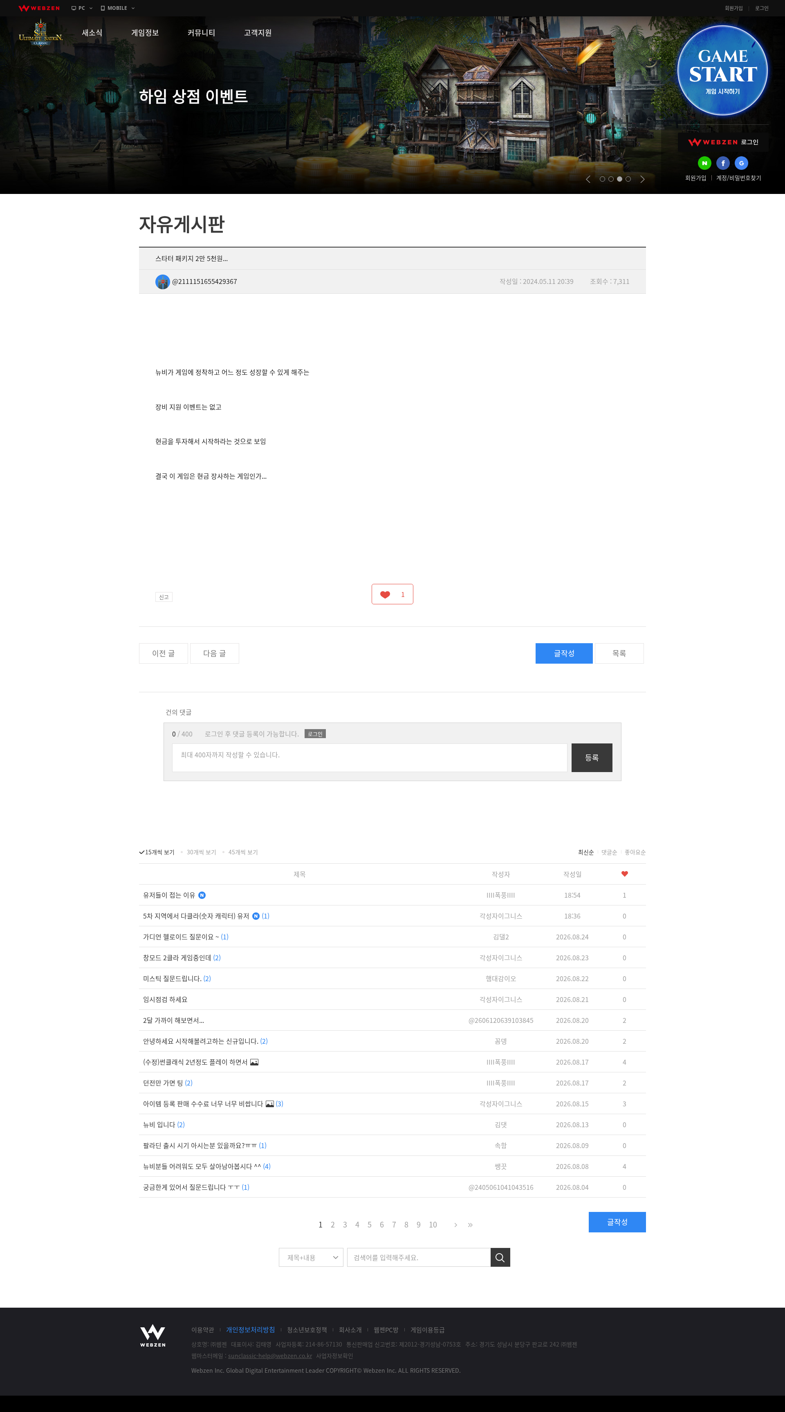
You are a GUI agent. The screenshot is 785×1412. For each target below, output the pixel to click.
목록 (619, 653)
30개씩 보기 (201, 852)
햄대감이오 (501, 978)
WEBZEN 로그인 (723, 142)
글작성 (564, 653)
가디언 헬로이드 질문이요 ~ (186, 936)
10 (433, 1224)
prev (588, 179)
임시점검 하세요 (165, 999)
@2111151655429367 (204, 281)
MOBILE (117, 8)
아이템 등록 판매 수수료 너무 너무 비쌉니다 (213, 1103)
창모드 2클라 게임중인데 (182, 957)
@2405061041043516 (501, 1187)
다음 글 (214, 653)
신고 (164, 597)
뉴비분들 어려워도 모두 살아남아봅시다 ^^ (207, 1166)
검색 (500, 1257)
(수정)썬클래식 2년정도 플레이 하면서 (196, 1062)
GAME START (722, 70)
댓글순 (609, 852)
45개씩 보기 (243, 852)
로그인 (762, 8)
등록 (592, 757)
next (642, 179)
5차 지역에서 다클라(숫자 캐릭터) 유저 (206, 916)
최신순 (586, 852)
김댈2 (501, 936)
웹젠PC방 (386, 1329)
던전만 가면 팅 (168, 1083)
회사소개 (350, 1329)
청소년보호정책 (307, 1329)
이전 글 (163, 653)
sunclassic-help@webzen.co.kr (270, 1355)
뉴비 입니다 (164, 1124)
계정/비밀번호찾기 (738, 177)
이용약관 (202, 1329)
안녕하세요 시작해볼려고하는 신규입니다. (205, 1041)
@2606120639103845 (501, 1020)
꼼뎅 (501, 1041)
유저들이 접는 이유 (170, 895)
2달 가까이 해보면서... (173, 1020)
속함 (501, 1145)
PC (81, 8)
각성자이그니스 (501, 916)
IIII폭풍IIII (501, 895)
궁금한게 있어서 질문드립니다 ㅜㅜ (196, 1187)
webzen (38, 8)
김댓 (501, 1124)
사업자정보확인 (334, 1355)
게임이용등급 (427, 1329)
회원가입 (734, 8)
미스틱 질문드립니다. (177, 978)
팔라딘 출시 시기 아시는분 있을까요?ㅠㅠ (205, 1145)
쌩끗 (501, 1166)
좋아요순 (635, 852)
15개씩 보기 (160, 852)
